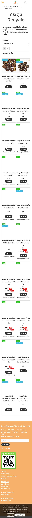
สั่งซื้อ (9, 87)
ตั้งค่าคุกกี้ (10, 515)
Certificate (5, 494)
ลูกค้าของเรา (5, 486)
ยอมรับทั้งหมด (20, 515)
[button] (25, 2)
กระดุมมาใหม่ (5, 478)
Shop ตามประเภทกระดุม (9, 476)
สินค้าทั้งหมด (5, 474)
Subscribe (5, 445)
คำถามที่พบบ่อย (6, 500)
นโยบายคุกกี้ (14, 511)
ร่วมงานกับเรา (5, 489)
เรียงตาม (6, 40)
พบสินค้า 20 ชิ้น (8, 53)
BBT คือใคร (5, 484)
